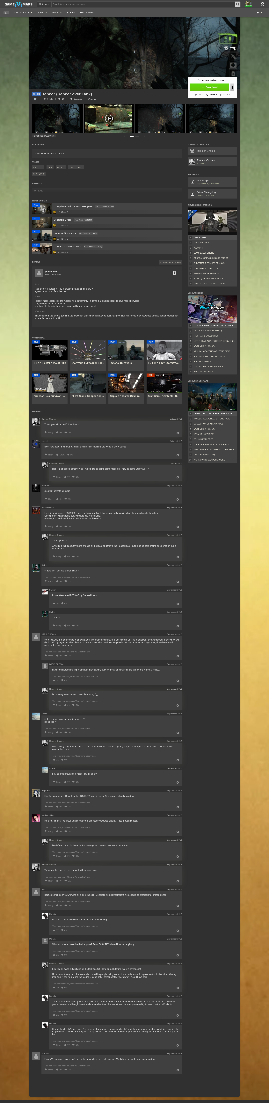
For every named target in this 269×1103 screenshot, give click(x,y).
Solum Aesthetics (203, 439)
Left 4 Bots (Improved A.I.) (208, 331)
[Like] (35, 99)
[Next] (144, 136)
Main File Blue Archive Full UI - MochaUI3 (215, 325)
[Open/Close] (180, 183)
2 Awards (77, 99)
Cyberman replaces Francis (209, 263)
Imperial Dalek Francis (206, 273)
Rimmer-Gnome (206, 160)
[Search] (238, 4)
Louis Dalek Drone (204, 253)
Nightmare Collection (206, 336)
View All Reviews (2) (170, 262)
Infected (38, 167)
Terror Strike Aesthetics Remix (211, 444)
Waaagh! (198, 248)
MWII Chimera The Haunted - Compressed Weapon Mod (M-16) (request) (215, 449)
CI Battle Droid (202, 243)
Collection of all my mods (208, 367)
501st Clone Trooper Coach (209, 284)
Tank (50, 167)
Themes (61, 167)
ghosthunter (51, 271)
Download (211, 87)
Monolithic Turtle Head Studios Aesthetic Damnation (215, 413)
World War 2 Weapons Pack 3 (209, 460)
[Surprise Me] (259, 12)
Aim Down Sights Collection (209, 356)
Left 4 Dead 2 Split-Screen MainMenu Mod (215, 341)
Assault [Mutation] (204, 372)
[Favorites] (6, 12)
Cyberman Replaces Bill (207, 268)
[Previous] (124, 136)
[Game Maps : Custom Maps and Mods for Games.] (18, 4)
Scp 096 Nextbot (202, 361)
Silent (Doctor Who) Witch (208, 278)
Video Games (76, 167)
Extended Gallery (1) (44, 136)
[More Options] (232, 87)
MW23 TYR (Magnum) (204, 455)
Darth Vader (200, 237)
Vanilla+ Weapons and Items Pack (212, 351)
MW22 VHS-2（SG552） (205, 346)
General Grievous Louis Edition (211, 258)
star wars (39, 174)
